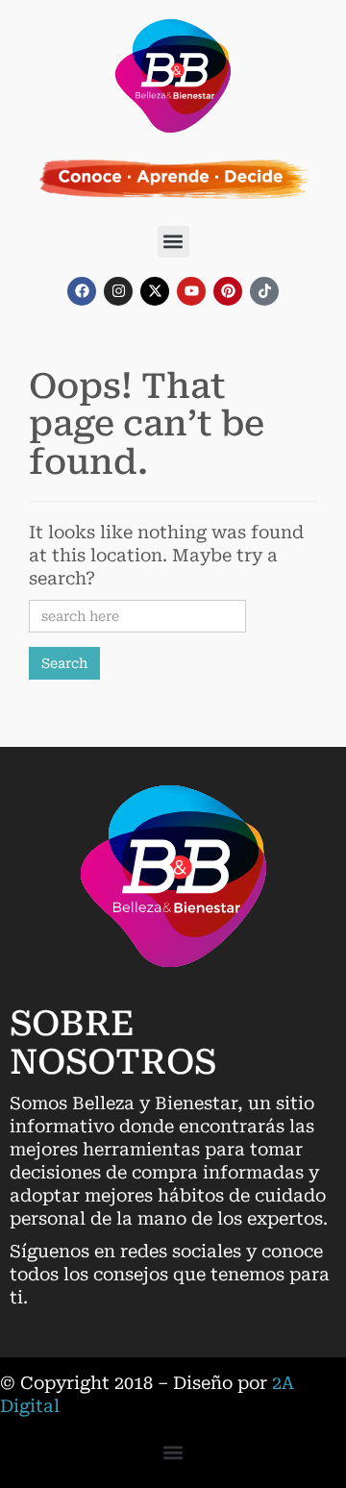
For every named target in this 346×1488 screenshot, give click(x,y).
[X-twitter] (154, 291)
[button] (173, 242)
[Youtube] (191, 291)
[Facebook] (81, 291)
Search (64, 663)
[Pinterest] (227, 291)
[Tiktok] (264, 291)
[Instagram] (118, 291)
